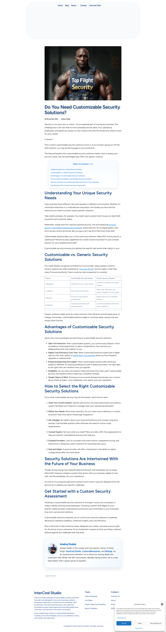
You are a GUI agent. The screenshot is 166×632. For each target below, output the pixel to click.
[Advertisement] (83, 23)
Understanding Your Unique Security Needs (66, 169)
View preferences (155, 623)
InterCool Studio (73, 551)
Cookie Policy (138, 628)
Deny (140, 623)
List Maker (89, 600)
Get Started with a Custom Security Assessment (68, 185)
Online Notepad (91, 596)
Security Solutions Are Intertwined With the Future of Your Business (75, 182)
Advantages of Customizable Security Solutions (68, 176)
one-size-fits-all (86, 269)
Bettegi (108, 551)
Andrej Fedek (65, 119)
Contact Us (115, 596)
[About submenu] (77, 5)
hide (91, 164)
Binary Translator (91, 608)
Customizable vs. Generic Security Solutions (67, 173)
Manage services (121, 617)
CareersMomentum (91, 551)
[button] (162, 604)
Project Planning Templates (95, 604)
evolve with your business (84, 355)
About (113, 600)
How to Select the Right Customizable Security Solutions (71, 179)
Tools (87, 592)
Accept (124, 623)
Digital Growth (51, 576)
